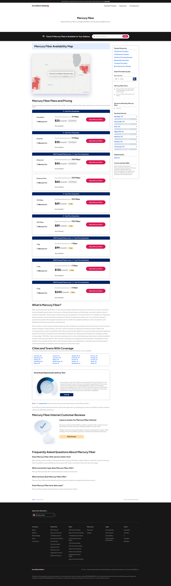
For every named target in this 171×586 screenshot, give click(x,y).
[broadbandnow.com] (40, 6)
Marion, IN (93, 361)
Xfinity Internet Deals (75, 551)
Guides (89, 533)
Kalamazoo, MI (38, 357)
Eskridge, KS (118, 116)
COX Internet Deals (74, 543)
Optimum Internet (55, 555)
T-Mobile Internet (55, 535)
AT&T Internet (54, 530)
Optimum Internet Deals (76, 559)
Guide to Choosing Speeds (123, 57)
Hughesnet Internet (56, 552)
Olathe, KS (37, 363)
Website (117, 158)
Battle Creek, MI (57, 361)
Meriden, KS (118, 141)
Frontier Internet (55, 544)
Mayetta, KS (118, 136)
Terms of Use (109, 533)
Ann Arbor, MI (38, 356)
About (34, 530)
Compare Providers (120, 63)
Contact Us (35, 541)
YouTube (126, 538)
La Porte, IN (94, 359)
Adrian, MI (93, 363)
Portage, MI (94, 357)
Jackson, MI (56, 356)
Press (33, 538)
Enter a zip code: (118, 75)
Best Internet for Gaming (122, 66)
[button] (110, 6)
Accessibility (109, 535)
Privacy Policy (109, 530)
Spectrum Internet (56, 533)
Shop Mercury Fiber (95, 119)
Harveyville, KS (119, 121)
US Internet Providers (121, 51)
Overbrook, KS (119, 146)
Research (90, 530)
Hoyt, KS (117, 126)
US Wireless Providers (121, 54)
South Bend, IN (38, 361)
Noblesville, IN (76, 356)
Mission (34, 533)
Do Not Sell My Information (109, 539)
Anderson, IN (75, 357)
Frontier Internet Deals (75, 546)
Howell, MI (75, 359)
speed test (43, 403)
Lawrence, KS (57, 357)
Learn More (107, 1)
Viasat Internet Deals (75, 549)
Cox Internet (54, 541)
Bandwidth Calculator (121, 60)
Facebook (127, 530)
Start (66, 394)
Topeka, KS (37, 359)
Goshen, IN (75, 361)
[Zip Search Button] (134, 79)
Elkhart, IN (56, 359)
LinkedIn (126, 533)
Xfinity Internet (54, 550)
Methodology (36, 535)
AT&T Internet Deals (74, 530)
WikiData (126, 541)
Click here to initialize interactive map (61, 73)
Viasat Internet (54, 547)
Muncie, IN (56, 363)
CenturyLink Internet (56, 538)
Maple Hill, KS (118, 131)
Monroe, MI (94, 356)
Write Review (71, 436)
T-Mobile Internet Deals (76, 535)
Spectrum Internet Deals (76, 533)
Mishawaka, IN (76, 363)
